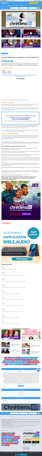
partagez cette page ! (20, 76)
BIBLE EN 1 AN (4, 5)
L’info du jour (8, 433)
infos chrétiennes (7, 445)
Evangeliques (11, 443)
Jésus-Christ (9, 438)
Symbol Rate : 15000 (19, 364)
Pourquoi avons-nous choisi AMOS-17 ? (20, 362)
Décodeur (35, 359)
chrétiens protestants (10, 436)
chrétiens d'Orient (17, 436)
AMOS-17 (9, 357)
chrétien (7, 443)
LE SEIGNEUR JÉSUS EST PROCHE (24, 5)
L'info (2, 445)
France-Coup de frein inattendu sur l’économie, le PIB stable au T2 (15, 351)
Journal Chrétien (12, 142)
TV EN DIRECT (5, 223)
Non (18, 454)
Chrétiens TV (15, 64)
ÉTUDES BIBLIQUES (15, 5)
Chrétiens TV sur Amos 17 (33, 357)
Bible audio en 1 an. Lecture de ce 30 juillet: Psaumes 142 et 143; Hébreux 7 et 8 (35, 352)
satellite (6, 364)
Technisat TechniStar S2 (26, 364)
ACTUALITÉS (5, 53)
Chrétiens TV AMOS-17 (25, 357)
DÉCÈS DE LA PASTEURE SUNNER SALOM (9, 340)
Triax (36, 364)
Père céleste (17, 438)
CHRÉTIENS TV (18, 357)
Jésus (2, 438)
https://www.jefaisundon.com (8, 179)
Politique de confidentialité (23, 454)
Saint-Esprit (13, 438)
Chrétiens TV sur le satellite (9, 359)
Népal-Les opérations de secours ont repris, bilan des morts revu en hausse (15, 345)
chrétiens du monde (4, 436)
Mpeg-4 (4, 362)
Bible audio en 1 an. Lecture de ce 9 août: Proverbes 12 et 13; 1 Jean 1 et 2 (35, 346)
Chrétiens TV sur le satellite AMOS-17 (19, 359)
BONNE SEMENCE (9, 5)
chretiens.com (20, 175)
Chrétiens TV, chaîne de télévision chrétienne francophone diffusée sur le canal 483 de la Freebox (26, 448)
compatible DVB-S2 (29, 359)
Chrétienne (3, 443)
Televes (33, 364)
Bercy (13, 357)
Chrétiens (13, 433)
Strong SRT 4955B (11, 364)
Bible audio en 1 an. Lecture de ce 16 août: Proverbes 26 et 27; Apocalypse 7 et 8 (31, 341)
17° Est (5, 357)
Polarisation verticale (9, 362)
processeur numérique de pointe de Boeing (33, 362)
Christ (5, 438)
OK (15, 454)
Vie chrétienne (16, 443)
